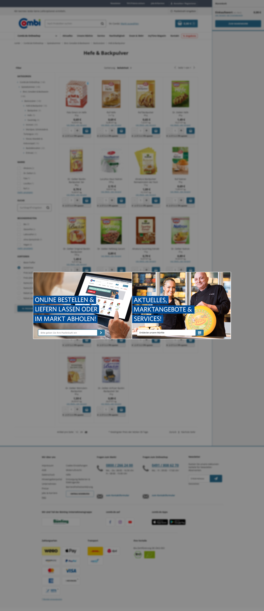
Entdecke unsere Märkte (151, 332)
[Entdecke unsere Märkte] (200, 333)
